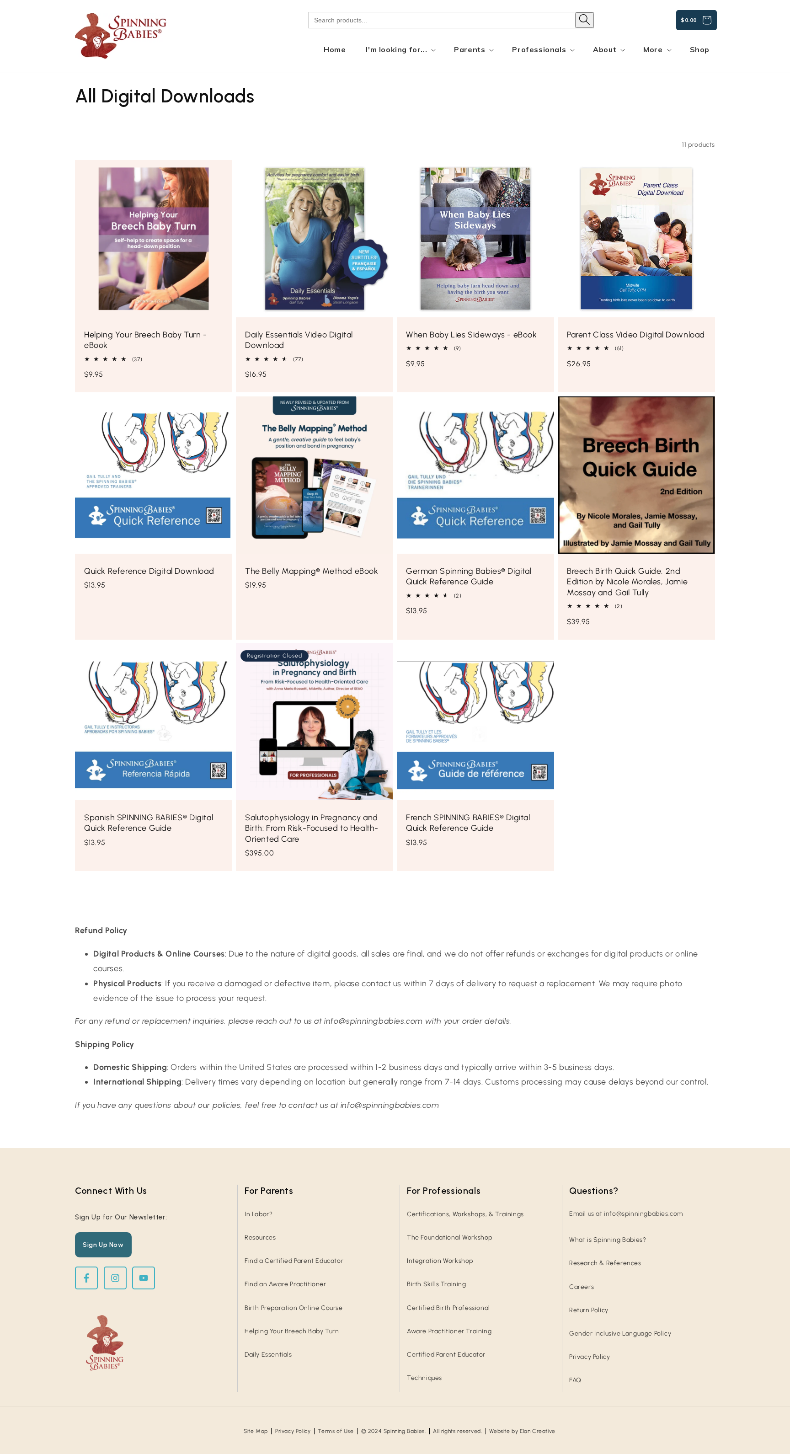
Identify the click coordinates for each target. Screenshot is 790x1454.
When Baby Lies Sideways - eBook (471, 335)
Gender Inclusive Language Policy (620, 1333)
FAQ (575, 1380)
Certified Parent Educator (446, 1354)
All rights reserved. (457, 1431)
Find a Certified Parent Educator (294, 1261)
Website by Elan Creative (522, 1431)
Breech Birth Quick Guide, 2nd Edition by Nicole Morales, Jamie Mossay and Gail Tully (627, 582)
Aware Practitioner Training (449, 1331)
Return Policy (589, 1310)
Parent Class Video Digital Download (636, 335)
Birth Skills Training (436, 1284)
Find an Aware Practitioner (285, 1284)
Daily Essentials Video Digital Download (299, 340)
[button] (399, 50)
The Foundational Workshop (449, 1237)
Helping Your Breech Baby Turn (292, 1331)
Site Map (256, 1431)
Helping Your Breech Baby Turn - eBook (145, 340)
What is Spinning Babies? (607, 1240)
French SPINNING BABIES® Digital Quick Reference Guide (468, 823)
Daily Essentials (268, 1354)
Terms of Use (335, 1431)
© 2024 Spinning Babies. (393, 1431)
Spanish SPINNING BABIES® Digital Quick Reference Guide (148, 823)
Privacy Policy (589, 1357)
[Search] (584, 20)
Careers (581, 1287)
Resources (260, 1237)
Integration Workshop (440, 1261)
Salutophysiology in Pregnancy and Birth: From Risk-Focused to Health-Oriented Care (312, 828)
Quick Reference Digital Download (149, 571)
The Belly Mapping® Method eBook (312, 571)
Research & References (605, 1263)
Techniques (424, 1378)
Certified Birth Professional (448, 1308)
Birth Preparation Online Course (294, 1308)
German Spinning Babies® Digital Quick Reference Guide (469, 576)
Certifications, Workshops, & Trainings (465, 1214)
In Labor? (258, 1214)
